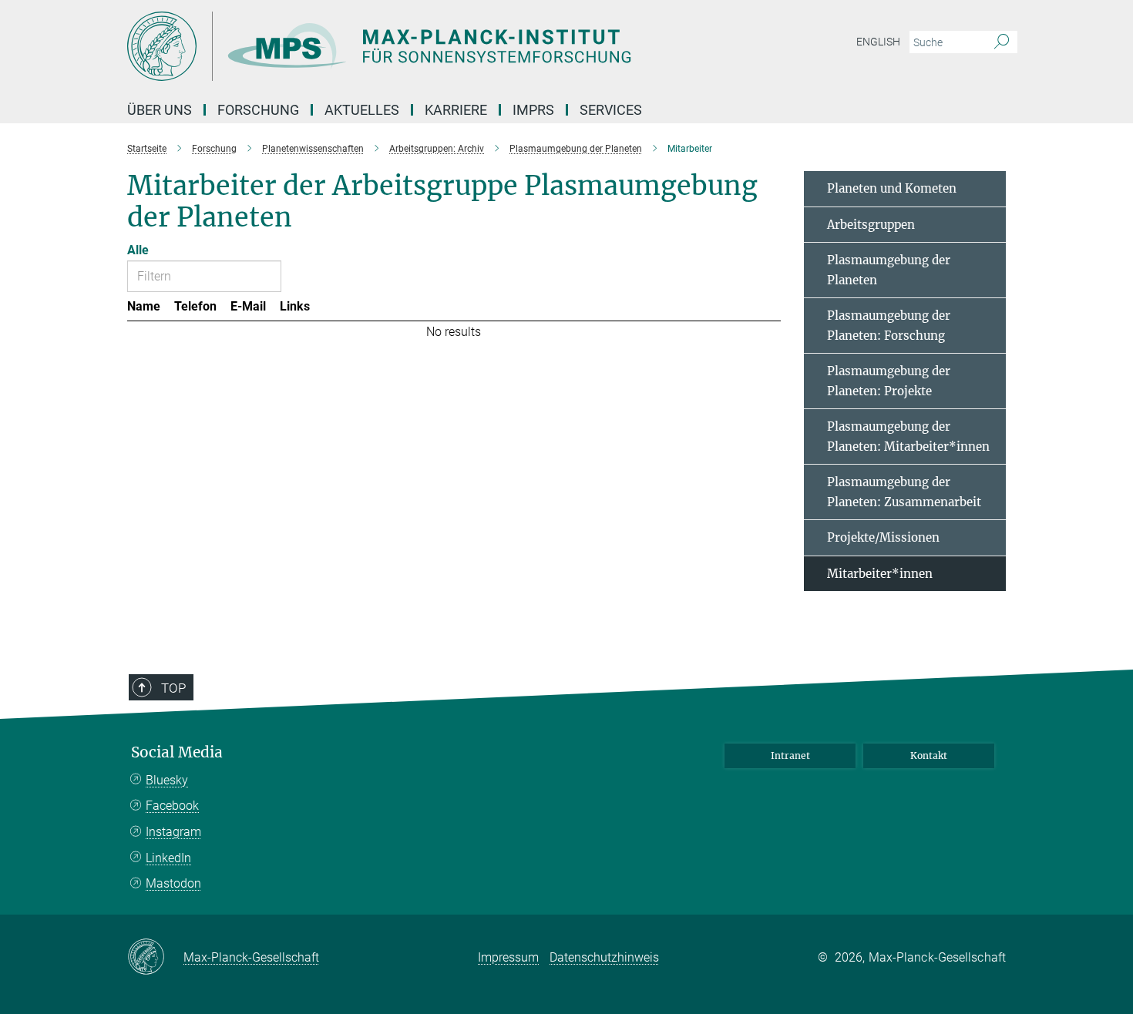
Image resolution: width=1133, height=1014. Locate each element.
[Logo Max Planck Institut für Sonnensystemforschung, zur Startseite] (416, 46)
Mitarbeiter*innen (880, 573)
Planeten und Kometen (891, 188)
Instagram (173, 831)
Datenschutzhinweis (604, 957)
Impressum (508, 957)
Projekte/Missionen (883, 537)
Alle (138, 250)
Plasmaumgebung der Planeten (888, 270)
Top (173, 688)
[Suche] (1001, 42)
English (878, 41)
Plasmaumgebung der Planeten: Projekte (888, 381)
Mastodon (173, 883)
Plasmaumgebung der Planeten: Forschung (888, 325)
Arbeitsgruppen (871, 224)
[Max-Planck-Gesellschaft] (155, 957)
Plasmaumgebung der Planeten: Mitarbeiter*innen (908, 436)
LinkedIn (168, 858)
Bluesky (167, 780)
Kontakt (928, 755)
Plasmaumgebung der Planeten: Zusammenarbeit (904, 492)
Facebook (172, 805)
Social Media (177, 752)
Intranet (790, 755)
